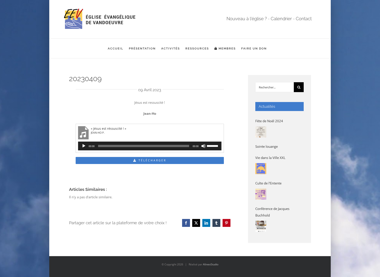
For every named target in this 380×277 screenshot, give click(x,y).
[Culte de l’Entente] (260, 194)
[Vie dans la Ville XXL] (260, 168)
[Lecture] (84, 146)
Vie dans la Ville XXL (270, 157)
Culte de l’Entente (268, 183)
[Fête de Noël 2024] (260, 131)
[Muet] (203, 146)
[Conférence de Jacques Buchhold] (260, 226)
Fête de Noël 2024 (269, 121)
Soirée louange (266, 146)
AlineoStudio (210, 264)
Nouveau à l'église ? (247, 18)
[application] (150, 146)
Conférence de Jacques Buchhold (272, 211)
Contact (304, 18)
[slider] (213, 145)
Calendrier (281, 18)
